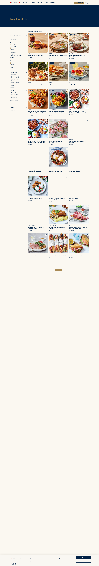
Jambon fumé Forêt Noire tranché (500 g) (58, 256)
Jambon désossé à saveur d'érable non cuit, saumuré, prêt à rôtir (78, 228)
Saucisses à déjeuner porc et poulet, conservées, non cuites (77, 170)
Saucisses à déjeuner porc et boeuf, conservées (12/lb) (57, 199)
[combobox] (81, 31)
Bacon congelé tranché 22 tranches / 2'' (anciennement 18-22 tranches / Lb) (37, 142)
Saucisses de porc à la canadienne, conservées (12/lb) (36, 228)
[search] (88, 3)
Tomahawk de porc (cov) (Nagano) (36, 84)
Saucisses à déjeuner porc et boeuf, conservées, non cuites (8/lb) (57, 170)
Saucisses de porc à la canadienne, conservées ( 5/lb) (57, 228)
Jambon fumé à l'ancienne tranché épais (36, 256)
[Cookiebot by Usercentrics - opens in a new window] (13, 564)
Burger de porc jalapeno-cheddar (36, 55)
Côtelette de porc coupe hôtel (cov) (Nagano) (77, 56)
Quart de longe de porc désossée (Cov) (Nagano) (58, 56)
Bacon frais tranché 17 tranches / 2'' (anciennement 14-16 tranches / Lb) (77, 112)
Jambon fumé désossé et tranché (77, 256)
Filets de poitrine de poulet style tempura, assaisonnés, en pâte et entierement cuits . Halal (56, 113)
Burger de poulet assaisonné (76, 84)
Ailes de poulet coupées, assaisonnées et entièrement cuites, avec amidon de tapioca (37, 113)
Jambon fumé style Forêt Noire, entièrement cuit (56, 142)
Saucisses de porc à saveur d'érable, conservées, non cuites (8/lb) (36, 170)
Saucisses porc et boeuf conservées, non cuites (77, 142)
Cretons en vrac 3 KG (74, 198)
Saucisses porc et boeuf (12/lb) (35, 198)
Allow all (83, 557)
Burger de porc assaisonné (55, 84)
